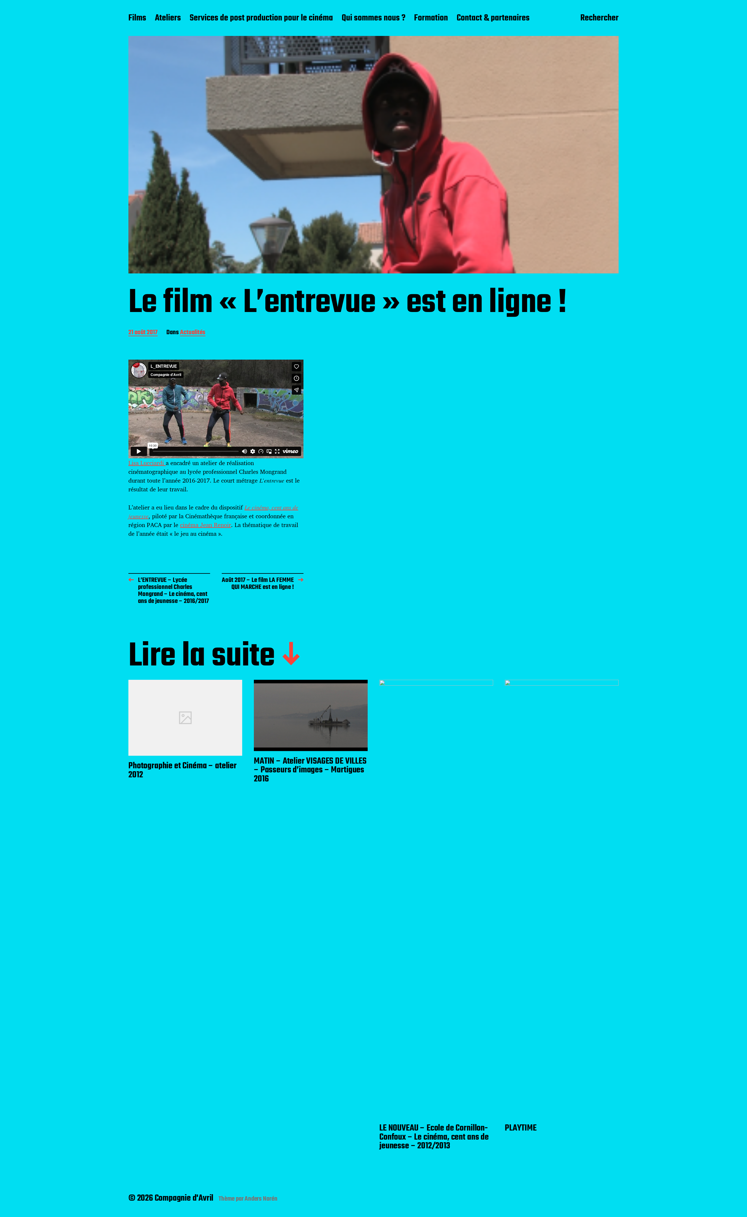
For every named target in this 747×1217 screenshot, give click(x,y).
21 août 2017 (143, 333)
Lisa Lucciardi (147, 463)
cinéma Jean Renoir (205, 525)
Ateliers (168, 18)
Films (137, 18)
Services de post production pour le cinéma (261, 18)
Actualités (192, 333)
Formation (431, 18)
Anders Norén (261, 1199)
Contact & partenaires (493, 18)
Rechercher (599, 18)
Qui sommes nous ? (373, 18)
